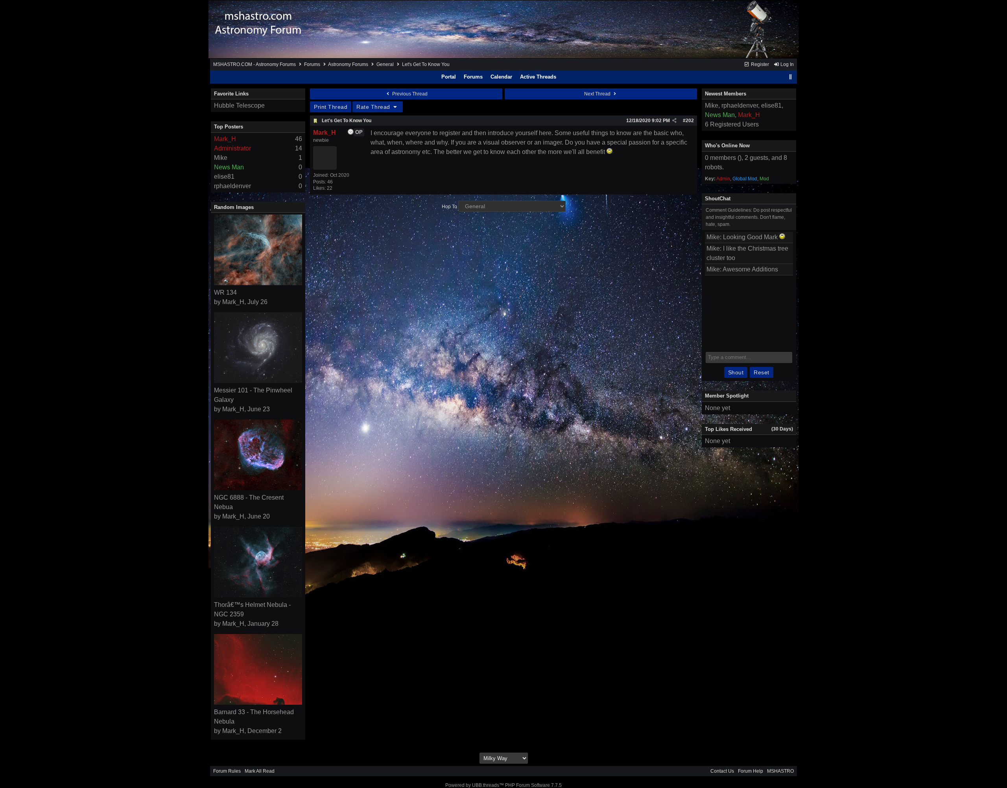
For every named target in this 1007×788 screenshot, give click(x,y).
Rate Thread (374, 107)
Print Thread (330, 107)
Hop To (449, 206)
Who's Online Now (727, 145)
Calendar (501, 77)
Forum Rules (227, 771)
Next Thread (598, 94)
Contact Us (722, 771)
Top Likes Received (728, 429)
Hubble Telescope (239, 105)
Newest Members (725, 94)
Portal (448, 77)
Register (759, 64)
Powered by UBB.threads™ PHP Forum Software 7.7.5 (503, 785)
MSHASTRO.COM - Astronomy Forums (254, 64)
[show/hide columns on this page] (791, 76)
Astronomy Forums (348, 64)
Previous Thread (409, 94)
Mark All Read (260, 771)
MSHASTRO (780, 771)
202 (690, 120)
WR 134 (225, 292)
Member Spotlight (727, 396)
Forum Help (750, 771)
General (385, 64)
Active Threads (538, 77)
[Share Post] (674, 120)
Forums (312, 64)
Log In (786, 64)
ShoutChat (717, 199)
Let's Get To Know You (346, 120)
